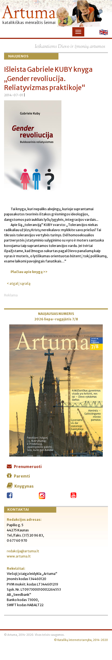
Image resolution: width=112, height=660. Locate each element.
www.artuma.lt (19, 556)
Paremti (22, 476)
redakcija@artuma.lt (23, 551)
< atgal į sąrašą (18, 283)
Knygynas (24, 486)
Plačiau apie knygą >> (29, 272)
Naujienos (18, 56)
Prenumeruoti (28, 466)
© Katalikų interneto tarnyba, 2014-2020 (81, 640)
